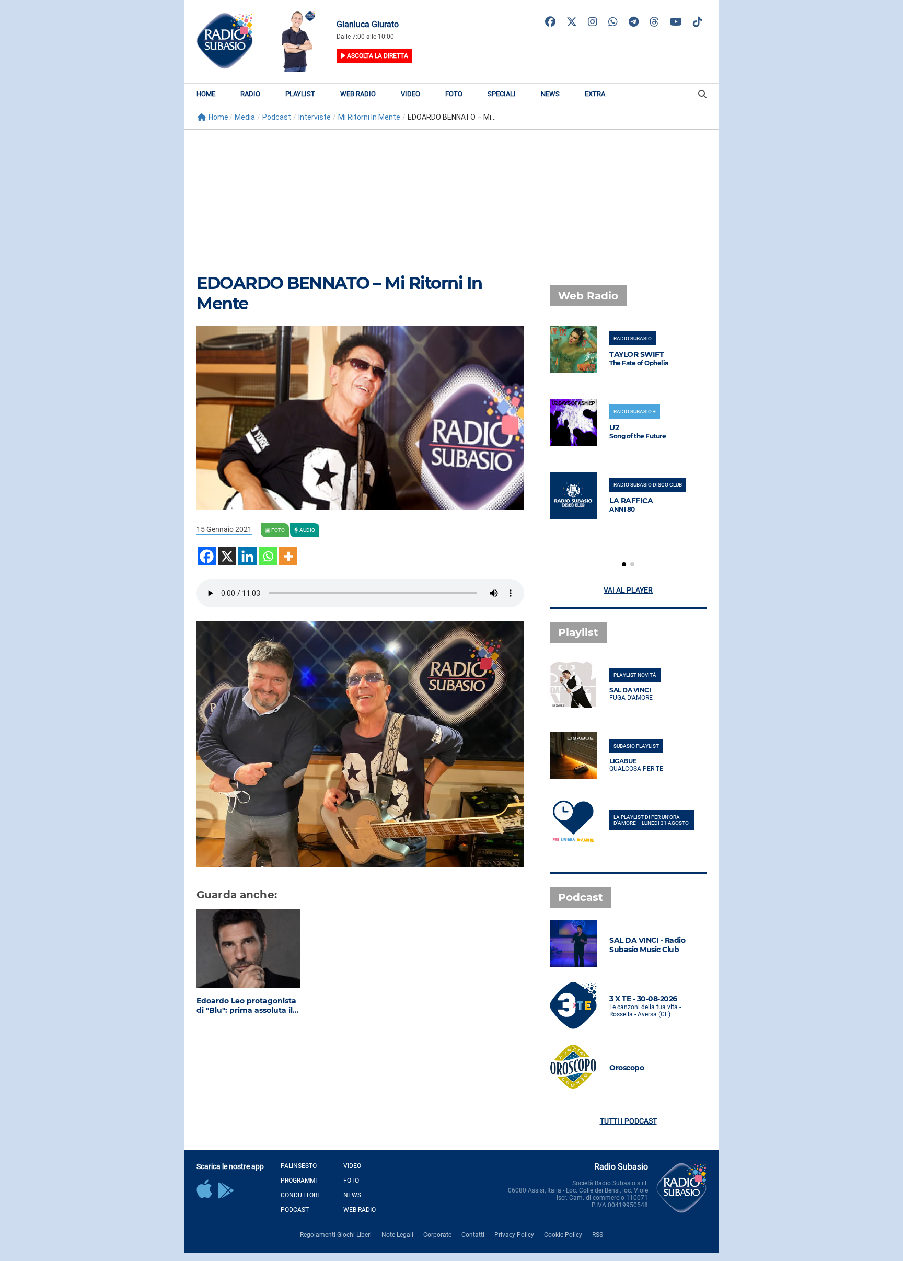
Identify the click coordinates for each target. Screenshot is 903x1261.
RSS (597, 1235)
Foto (453, 94)
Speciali (502, 94)
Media (245, 117)
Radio (250, 94)
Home (205, 94)
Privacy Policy (514, 1235)
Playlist (300, 94)
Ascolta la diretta (376, 56)
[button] (624, 564)
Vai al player (628, 590)
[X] (227, 556)
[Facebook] (207, 556)
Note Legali (397, 1235)
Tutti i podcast (628, 1121)
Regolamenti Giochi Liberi (336, 1235)
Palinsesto (299, 1166)
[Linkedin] (247, 556)
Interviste (314, 117)
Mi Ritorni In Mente (369, 117)
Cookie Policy (563, 1235)
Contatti (472, 1235)
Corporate (437, 1235)
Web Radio (358, 94)
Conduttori (300, 1195)
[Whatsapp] (268, 556)
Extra (595, 94)
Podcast (276, 117)
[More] (288, 556)
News (550, 94)
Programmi (299, 1180)
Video (410, 94)
